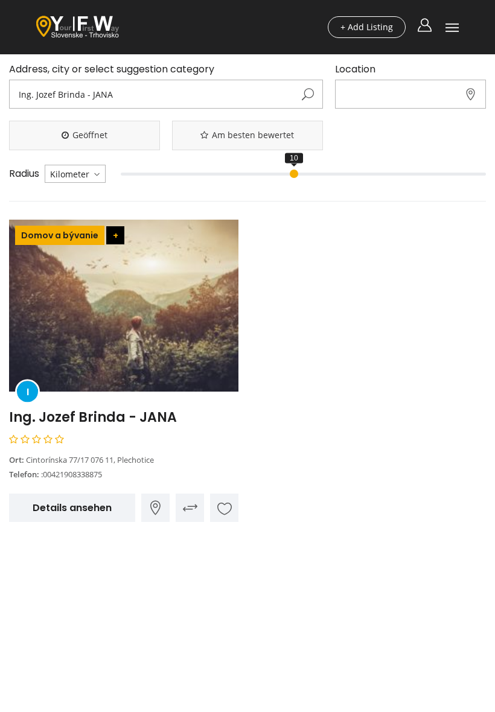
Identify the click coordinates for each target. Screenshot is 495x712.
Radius (24, 174)
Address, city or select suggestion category (111, 69)
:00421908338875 (71, 474)
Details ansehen (72, 508)
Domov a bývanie (59, 235)
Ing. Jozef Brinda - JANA (93, 417)
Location (355, 69)
